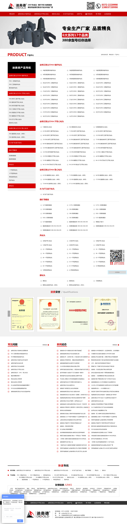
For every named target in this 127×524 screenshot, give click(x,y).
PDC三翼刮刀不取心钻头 (16, 109)
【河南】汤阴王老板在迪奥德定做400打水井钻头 (73, 438)
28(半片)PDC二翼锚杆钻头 (76, 95)
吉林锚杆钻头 (14, 493)
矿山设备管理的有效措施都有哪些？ (20, 385)
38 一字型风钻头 (100, 253)
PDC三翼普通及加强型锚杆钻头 (19, 353)
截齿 (28, 488)
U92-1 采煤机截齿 (101, 209)
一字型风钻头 (13, 170)
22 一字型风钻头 (47, 249)
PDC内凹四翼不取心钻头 (16, 105)
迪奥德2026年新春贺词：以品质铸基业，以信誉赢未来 (103, 351)
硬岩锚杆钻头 (13, 88)
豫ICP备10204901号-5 (98, 517)
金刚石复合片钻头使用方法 (67, 385)
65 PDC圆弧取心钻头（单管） (51, 175)
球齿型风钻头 (13, 177)
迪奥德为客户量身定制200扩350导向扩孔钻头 (103, 379)
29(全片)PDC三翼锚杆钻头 (50, 103)
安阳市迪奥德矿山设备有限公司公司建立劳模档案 (73, 448)
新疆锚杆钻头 (33, 493)
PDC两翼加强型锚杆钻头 (17, 357)
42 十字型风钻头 (100, 257)
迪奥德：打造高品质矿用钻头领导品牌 (101, 369)
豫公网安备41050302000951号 (82, 517)
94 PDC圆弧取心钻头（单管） (104, 175)
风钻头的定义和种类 (16, 379)
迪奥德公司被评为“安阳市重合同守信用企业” (103, 423)
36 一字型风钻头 (74, 253)
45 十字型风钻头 (47, 261)
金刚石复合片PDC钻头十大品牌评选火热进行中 (104, 398)
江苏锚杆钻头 (66, 490)
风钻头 (11, 164)
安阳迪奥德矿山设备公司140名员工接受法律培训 (104, 448)
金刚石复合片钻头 (52, 488)
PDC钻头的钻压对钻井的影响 (99, 429)
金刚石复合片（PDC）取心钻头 (19, 372)
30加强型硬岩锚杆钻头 (75, 78)
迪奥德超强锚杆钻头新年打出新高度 (69, 363)
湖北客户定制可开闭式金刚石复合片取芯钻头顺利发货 (103, 392)
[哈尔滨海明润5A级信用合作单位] (49, 314)
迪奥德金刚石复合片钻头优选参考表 (20, 391)
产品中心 (117, 54)
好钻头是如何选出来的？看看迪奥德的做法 (102, 372)
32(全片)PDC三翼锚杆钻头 (103, 103)
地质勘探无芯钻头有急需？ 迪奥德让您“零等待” (104, 394)
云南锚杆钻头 (36, 492)
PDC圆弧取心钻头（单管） (17, 133)
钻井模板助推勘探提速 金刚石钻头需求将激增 (72, 432)
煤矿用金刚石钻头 (20, 488)
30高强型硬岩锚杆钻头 (75, 74)
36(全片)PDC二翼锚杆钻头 (50, 87)
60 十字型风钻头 (47, 266)
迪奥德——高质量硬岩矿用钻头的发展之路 (102, 375)
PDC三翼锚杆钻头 (14, 84)
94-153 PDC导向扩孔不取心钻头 (52, 164)
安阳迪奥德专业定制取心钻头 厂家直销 (101, 432)
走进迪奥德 (107, 14)
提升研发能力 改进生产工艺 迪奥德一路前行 (72, 372)
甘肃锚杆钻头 (55, 492)
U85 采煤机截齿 (47, 213)
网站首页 (12, 14)
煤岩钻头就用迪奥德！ (66, 410)
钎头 (12, 488)
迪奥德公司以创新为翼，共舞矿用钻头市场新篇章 (104, 357)
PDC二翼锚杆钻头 (14, 81)
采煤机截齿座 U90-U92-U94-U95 (78, 230)
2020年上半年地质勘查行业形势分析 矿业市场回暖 (104, 385)
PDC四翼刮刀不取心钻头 (16, 112)
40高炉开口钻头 (47, 241)
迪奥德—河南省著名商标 (66, 426)
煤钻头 (11, 186)
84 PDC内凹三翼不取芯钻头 (104, 131)
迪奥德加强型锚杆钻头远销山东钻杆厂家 (102, 445)
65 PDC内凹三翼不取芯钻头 (51, 131)
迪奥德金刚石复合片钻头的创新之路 (69, 353)
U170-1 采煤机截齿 (101, 205)
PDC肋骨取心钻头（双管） (17, 137)
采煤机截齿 (12, 155)
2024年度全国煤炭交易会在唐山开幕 (70, 366)
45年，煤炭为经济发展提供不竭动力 (101, 363)
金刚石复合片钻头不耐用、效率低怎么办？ (71, 401)
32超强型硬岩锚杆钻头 (102, 70)
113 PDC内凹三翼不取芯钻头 (77, 135)
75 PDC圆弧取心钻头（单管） (77, 175)
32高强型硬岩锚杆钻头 (102, 74)
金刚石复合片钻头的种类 (17, 366)
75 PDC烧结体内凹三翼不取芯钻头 (106, 139)
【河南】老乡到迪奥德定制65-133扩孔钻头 (102, 442)
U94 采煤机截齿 (73, 209)
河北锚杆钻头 (28, 490)
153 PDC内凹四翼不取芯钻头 (77, 152)
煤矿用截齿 (13, 150)
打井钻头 (99, 488)
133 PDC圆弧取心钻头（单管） (52, 179)
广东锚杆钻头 (93, 492)
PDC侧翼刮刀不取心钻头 (16, 116)
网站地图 (106, 503)
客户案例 (98, 14)
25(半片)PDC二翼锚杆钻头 (50, 99)
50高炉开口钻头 (100, 241)
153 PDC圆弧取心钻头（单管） (78, 179)
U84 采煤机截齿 (73, 213)
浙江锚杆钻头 (27, 492)
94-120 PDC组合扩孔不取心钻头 (78, 164)
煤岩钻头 (71, 281)
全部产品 (79, 14)
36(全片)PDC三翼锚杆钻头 (76, 108)
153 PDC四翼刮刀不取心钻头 (77, 156)
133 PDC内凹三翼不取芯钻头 (104, 135)
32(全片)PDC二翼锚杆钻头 (103, 83)
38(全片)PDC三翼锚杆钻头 (103, 108)
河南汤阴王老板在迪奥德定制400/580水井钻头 (103, 435)
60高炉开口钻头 (73, 245)
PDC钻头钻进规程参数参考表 (19, 388)
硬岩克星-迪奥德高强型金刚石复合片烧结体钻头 (104, 426)
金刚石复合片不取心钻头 (41, 14)
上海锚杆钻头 (42, 493)
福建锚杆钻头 (74, 492)
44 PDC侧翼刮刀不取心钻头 (104, 156)
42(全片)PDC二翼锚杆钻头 (76, 87)
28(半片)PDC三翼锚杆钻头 (76, 112)
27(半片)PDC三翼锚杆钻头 (50, 112)
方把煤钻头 (99, 281)
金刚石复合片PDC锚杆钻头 (18, 75)
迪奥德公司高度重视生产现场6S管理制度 (102, 404)
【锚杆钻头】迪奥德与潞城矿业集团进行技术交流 (73, 445)
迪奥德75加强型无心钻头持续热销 (69, 388)
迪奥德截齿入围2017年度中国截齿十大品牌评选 (104, 416)
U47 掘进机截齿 (47, 205)
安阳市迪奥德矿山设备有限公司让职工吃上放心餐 (73, 451)
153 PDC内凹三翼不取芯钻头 (51, 139)
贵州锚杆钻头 (56, 490)
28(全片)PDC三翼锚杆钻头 (103, 99)
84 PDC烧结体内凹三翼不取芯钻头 (53, 143)
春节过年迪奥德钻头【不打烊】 (99, 438)
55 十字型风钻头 (100, 261)
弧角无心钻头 (56, 14)
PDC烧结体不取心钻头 (16, 102)
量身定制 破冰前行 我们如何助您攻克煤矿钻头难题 (104, 360)
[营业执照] (105, 314)
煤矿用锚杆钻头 (41, 488)
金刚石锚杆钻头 (64, 488)
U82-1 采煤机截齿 (101, 213)
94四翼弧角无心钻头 (101, 127)
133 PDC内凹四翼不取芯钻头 (51, 152)
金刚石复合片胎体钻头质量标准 (19, 350)
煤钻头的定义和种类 (16, 382)
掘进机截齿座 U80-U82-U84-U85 (78, 222)
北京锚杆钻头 (23, 493)
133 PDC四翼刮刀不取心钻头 (51, 156)
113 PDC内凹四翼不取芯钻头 (104, 148)
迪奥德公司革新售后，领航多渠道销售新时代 (72, 360)
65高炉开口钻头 (100, 245)
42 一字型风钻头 (74, 257)
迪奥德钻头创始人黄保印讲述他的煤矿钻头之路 (72, 413)
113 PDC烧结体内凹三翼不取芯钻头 (106, 143)
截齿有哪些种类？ (16, 375)
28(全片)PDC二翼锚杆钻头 (50, 83)
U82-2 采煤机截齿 (48, 217)
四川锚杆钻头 (47, 490)
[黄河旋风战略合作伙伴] (77, 314)
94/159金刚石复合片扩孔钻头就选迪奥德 (102, 407)
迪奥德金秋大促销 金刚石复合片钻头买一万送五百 (73, 404)
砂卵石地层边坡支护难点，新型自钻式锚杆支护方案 (74, 369)
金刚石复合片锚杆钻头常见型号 (19, 360)
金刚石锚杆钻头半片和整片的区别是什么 (71, 382)
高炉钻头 (12, 180)
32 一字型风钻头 (100, 249)
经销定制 (89, 14)
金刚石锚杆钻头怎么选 (97, 401)
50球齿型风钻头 (47, 270)
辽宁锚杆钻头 (46, 492)
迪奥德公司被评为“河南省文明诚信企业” (71, 423)
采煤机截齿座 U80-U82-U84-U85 (52, 230)
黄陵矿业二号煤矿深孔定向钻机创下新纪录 (102, 366)
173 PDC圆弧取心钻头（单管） (105, 179)
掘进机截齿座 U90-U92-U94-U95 (52, 226)
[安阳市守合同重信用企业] (21, 314)
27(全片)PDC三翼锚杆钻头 (76, 99)
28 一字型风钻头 (74, 249)
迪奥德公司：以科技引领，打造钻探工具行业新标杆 (74, 357)
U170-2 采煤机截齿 (74, 205)
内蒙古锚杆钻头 (76, 490)
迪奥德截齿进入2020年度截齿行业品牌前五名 (103, 382)
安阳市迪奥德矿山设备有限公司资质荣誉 (102, 420)
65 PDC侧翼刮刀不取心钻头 (77, 160)
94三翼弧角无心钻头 (75, 127)
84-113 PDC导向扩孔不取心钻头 (105, 160)
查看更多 (45, 345)
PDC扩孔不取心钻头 (15, 119)
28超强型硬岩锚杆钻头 (49, 70)
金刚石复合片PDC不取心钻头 (19, 93)
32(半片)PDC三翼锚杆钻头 (76, 116)
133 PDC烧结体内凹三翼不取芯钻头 (53, 148)
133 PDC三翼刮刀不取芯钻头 (104, 152)
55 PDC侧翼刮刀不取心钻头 (51, 160)
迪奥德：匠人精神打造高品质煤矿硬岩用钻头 (103, 413)
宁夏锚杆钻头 (111, 492)
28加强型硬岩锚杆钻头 (49, 78)
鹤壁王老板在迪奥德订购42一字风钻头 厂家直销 (73, 435)
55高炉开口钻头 (47, 245)
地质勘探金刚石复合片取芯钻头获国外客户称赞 (72, 398)
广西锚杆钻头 (102, 492)
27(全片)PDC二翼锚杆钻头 (50, 91)
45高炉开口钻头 (73, 241)
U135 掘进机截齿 (101, 217)
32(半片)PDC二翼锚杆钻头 (76, 91)
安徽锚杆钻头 (96, 490)
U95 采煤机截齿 (47, 209)
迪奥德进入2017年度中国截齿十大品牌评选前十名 (73, 416)
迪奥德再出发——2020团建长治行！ (101, 388)
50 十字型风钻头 (74, 261)
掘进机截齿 (12, 159)
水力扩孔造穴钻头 (68, 14)
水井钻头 (92, 488)
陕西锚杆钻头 (37, 490)
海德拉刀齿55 (100, 222)
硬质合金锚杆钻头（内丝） (50, 285)
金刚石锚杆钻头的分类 (17, 363)
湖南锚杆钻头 (17, 492)
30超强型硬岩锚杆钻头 (75, 70)
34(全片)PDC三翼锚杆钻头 (50, 108)
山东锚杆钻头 (19, 490)
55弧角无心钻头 (47, 127)
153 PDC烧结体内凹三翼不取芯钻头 (79, 148)
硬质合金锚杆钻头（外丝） (77, 285)
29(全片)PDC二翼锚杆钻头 (103, 87)
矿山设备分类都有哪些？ (66, 429)
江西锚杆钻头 (64, 492)
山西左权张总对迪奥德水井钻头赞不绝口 (71, 420)
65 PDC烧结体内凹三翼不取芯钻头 (79, 139)
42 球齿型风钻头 (74, 270)
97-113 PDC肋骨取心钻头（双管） (79, 183)
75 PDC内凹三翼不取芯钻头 (77, 131)
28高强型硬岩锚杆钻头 (49, 74)
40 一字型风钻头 (47, 257)
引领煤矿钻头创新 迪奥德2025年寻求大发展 (103, 353)
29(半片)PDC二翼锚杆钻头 (50, 95)
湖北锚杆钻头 (106, 490)
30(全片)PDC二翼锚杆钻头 (76, 83)
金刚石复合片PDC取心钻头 (18, 128)
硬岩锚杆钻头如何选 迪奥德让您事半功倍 (71, 375)
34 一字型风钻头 (47, 253)
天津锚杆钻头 (83, 492)
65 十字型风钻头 (74, 266)
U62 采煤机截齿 (73, 217)
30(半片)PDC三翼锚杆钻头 (50, 116)
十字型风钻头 (13, 173)
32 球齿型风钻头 (100, 266)
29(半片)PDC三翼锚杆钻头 (103, 112)
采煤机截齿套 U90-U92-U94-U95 (105, 226)
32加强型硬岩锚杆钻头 (102, 78)
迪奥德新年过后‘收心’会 (66, 442)
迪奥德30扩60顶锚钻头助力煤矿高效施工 (71, 350)
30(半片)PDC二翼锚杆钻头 (103, 91)
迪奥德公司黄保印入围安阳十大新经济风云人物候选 (74, 407)
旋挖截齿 (85, 488)
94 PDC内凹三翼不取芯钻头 (51, 135)
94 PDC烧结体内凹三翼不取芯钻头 (79, 143)
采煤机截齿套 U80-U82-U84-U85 (78, 226)
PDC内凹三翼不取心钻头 (16, 99)
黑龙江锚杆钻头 (86, 490)
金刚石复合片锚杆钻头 (24, 14)
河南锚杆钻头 (107, 488)
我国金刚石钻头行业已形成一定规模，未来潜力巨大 (74, 394)
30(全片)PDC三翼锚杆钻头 (76, 103)
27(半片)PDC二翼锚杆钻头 (103, 95)
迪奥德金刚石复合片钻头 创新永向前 (70, 391)
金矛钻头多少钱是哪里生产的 (99, 410)
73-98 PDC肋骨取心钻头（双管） (52, 183)
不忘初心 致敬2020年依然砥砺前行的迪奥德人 (72, 379)
